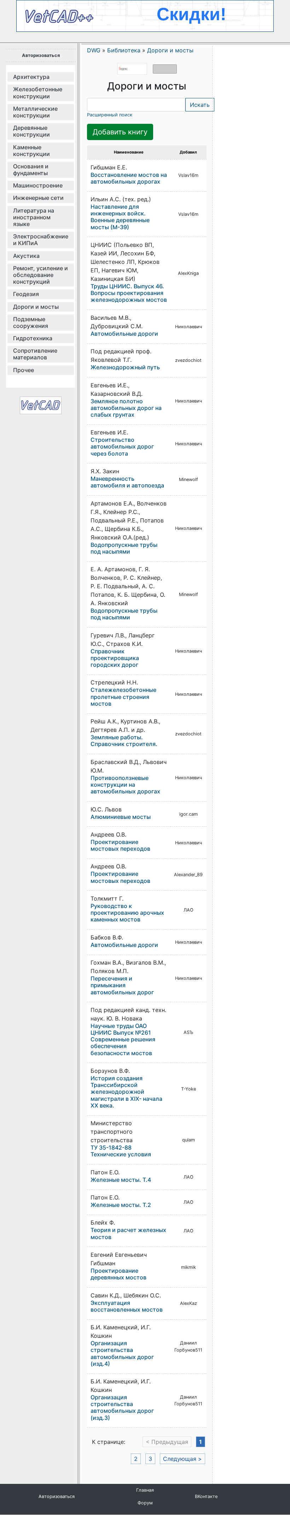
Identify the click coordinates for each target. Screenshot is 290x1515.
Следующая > (182, 1458)
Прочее (23, 370)
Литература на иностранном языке (33, 217)
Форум (145, 1502)
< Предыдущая (167, 1441)
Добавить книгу (120, 132)
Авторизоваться (41, 55)
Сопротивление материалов (35, 354)
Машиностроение (38, 185)
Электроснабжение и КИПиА (40, 240)
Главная (145, 1490)
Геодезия (26, 293)
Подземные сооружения (30, 322)
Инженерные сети (38, 197)
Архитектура (31, 76)
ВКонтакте (206, 1496)
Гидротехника (32, 338)
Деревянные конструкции (31, 131)
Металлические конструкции (35, 112)
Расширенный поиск (109, 114)
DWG (93, 50)
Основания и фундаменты (30, 170)
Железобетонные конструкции (37, 92)
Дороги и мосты (36, 306)
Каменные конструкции (31, 150)
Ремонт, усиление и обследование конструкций (40, 275)
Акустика (26, 255)
